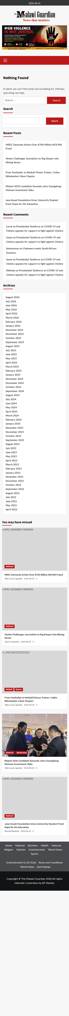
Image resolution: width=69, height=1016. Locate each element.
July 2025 (11, 350)
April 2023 (11, 460)
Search (8, 109)
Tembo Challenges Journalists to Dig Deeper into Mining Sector (32, 161)
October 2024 (13, 387)
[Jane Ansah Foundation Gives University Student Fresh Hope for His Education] (34, 798)
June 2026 (11, 305)
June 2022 (11, 501)
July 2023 (11, 448)
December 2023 (14, 428)
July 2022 (11, 497)
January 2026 (13, 326)
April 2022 (11, 509)
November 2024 (15, 383)
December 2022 (14, 477)
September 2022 (15, 489)
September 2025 (15, 342)
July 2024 (11, 399)
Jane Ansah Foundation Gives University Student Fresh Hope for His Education (32, 202)
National (9, 566)
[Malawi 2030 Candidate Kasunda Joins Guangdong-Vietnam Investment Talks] (34, 735)
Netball (9, 689)
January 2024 (13, 424)
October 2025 (13, 338)
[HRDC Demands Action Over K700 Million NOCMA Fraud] (34, 549)
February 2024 (14, 420)
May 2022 (11, 505)
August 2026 (13, 297)
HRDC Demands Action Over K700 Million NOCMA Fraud (34, 147)
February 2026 (14, 322)
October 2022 (13, 485)
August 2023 (13, 444)
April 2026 (11, 313)
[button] (5, 60)
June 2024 (11, 403)
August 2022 (13, 493)
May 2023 (11, 456)
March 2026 (12, 318)
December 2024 (14, 379)
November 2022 (15, 481)
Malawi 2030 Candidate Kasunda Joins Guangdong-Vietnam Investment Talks (34, 188)
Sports (19, 689)
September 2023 (15, 440)
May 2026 (11, 309)
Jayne (9, 259)
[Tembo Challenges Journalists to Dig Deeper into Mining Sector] (34, 609)
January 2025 (13, 375)
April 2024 (11, 412)
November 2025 (15, 334)
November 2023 (15, 432)
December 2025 (14, 330)
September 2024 (15, 391)
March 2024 (12, 415)
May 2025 (11, 358)
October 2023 (13, 436)
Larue (9, 226)
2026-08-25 (29, 768)
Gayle (9, 237)
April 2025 (11, 363)
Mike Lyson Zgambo (13, 768)
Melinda (10, 270)
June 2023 (11, 452)
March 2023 (12, 464)
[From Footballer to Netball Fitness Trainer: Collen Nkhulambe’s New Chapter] (34, 672)
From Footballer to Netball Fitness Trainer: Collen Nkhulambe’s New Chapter (33, 174)
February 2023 (14, 469)
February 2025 (14, 371)
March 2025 (12, 367)
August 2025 (13, 346)
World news (22, 752)
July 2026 (11, 301)
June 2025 (11, 354)
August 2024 (13, 395)
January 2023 (13, 473)
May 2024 (11, 407)
